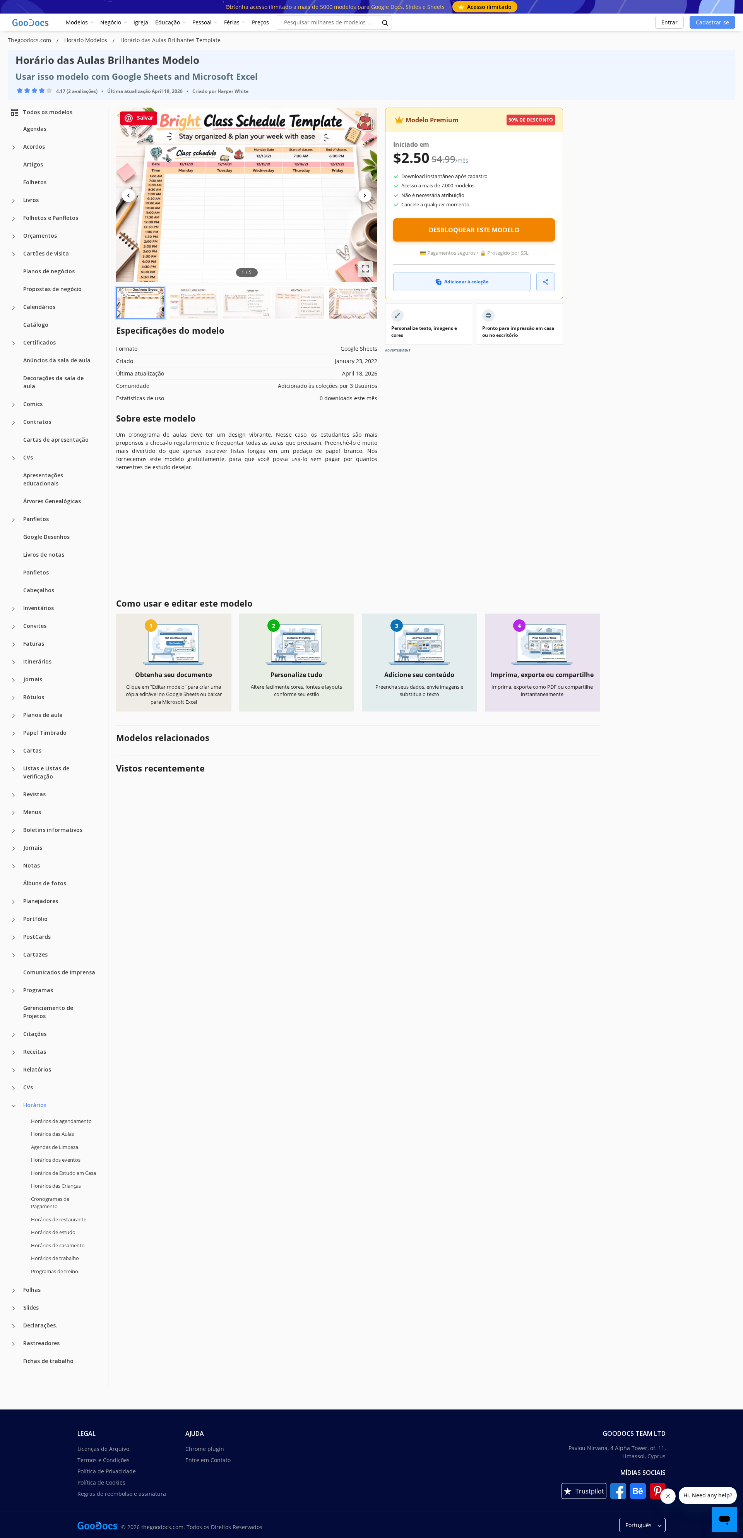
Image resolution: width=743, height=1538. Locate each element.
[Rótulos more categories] (13, 698)
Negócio (110, 22)
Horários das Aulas (52, 1133)
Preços (260, 22)
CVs (28, 457)
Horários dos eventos (55, 1159)
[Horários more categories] (13, 1106)
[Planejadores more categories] (13, 902)
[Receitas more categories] (13, 1052)
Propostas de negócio (52, 289)
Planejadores (40, 901)
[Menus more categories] (13, 813)
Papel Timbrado (45, 732)
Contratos (37, 421)
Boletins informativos (52, 829)
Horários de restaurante (58, 1219)
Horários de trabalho (55, 1258)
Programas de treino (54, 1271)
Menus (32, 812)
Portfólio (35, 918)
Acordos (34, 146)
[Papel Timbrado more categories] (13, 733)
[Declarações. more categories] (13, 1326)
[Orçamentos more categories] (13, 236)
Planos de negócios (49, 271)
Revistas (34, 794)
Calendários (39, 306)
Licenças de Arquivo (103, 1448)
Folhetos (34, 182)
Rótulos (33, 697)
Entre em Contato (208, 1460)
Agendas (34, 128)
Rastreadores (41, 1343)
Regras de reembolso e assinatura (121, 1493)
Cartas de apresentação (56, 439)
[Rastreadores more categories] (13, 1344)
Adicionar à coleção (466, 281)
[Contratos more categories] (13, 423)
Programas (38, 990)
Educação (167, 22)
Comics (33, 404)
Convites (34, 625)
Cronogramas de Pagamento (50, 1202)
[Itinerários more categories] (13, 662)
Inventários (38, 608)
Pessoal (202, 22)
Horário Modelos (86, 40)
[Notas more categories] (13, 866)
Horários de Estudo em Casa (63, 1172)
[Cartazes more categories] (13, 955)
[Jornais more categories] (13, 680)
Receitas (34, 1051)
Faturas (33, 643)
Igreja (141, 22)
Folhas (32, 1289)
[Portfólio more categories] (13, 920)
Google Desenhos (46, 536)
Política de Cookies (101, 1482)
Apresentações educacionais (43, 479)
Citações (34, 1033)
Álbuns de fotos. (45, 883)
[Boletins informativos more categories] (13, 831)
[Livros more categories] (13, 201)
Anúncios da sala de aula (57, 360)
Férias (232, 22)
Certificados (39, 342)
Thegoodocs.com (30, 40)
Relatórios (37, 1069)
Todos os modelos (47, 112)
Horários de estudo (53, 1232)
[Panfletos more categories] (13, 520)
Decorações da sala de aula (53, 382)
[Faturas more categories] (13, 644)
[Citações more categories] (13, 1035)
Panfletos (36, 519)
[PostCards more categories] (13, 937)
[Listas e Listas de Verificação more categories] (13, 769)
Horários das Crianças (56, 1185)
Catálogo (35, 324)
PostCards (37, 936)
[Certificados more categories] (13, 343)
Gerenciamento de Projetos (48, 1012)
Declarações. (40, 1325)
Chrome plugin (204, 1448)
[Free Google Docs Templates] (31, 22)
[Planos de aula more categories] (13, 716)
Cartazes (35, 954)
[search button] (385, 22)
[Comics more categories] (13, 405)
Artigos (33, 164)
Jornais (32, 679)
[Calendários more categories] (13, 308)
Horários (34, 1105)
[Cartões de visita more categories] (13, 254)
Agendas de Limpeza (54, 1147)
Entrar (669, 22)
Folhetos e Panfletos (50, 217)
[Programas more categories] (13, 991)
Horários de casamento (58, 1245)
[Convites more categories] (13, 627)
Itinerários (37, 661)
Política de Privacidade (106, 1471)
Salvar (144, 117)
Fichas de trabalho (48, 1361)
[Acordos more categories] (13, 147)
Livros (31, 200)
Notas (31, 865)
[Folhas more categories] (13, 1290)
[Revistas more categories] (13, 795)
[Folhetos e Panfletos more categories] (13, 219)
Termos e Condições (103, 1460)
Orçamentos (40, 235)
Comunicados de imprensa (59, 972)
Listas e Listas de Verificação (46, 772)
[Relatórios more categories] (13, 1070)
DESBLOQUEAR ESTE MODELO (474, 230)
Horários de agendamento (61, 1121)
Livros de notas (43, 554)
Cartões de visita (46, 253)
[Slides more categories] (13, 1308)
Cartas (32, 750)
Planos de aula (43, 714)
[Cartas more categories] (13, 751)
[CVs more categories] (13, 458)
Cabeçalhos (38, 590)
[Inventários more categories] (13, 609)
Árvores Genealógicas (52, 501)
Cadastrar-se (712, 22)
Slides (31, 1307)
